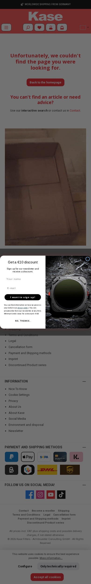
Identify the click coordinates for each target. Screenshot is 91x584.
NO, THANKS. (22, 321)
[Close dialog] (88, 259)
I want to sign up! (22, 297)
